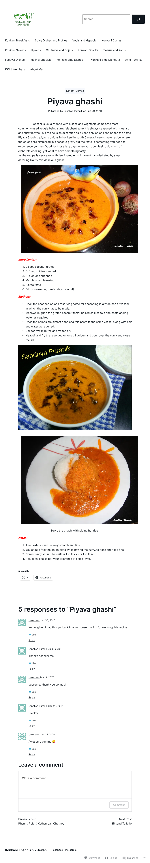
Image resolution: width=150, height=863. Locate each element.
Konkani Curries (75, 90)
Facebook (57, 850)
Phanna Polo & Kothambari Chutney (41, 823)
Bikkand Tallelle (121, 823)
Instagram (70, 850)
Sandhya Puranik (38, 649)
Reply (32, 640)
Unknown (34, 620)
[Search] (138, 19)
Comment (119, 804)
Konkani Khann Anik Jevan (26, 850)
